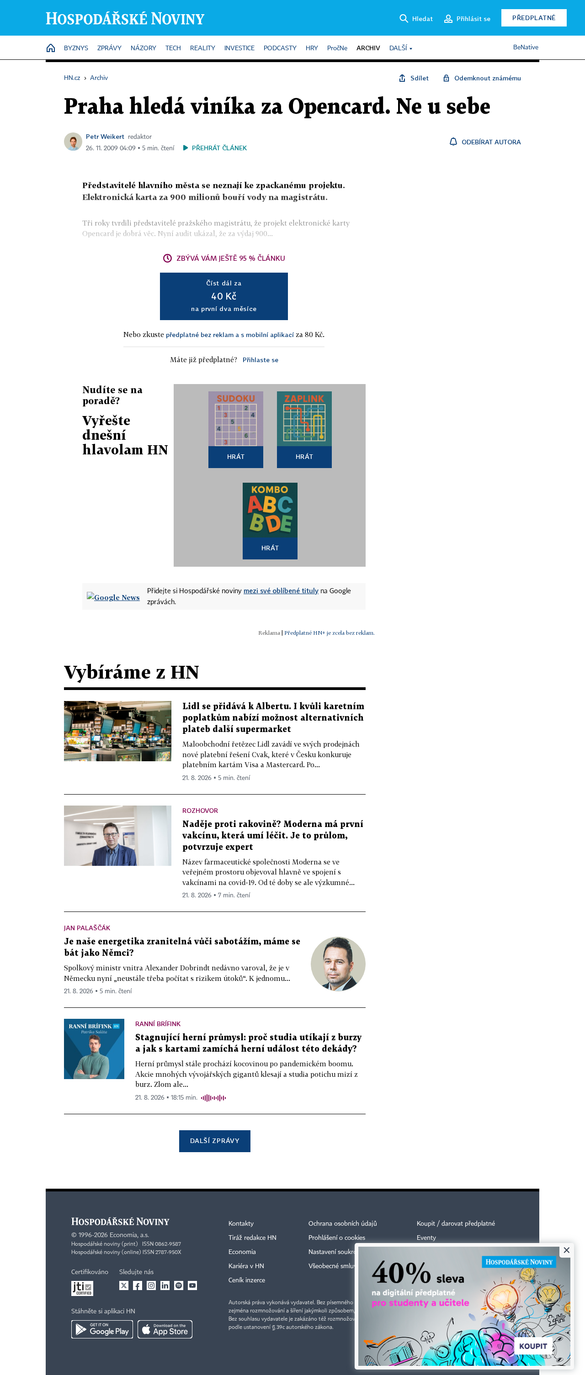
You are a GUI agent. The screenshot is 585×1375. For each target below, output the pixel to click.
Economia (242, 1252)
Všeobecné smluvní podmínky (350, 1266)
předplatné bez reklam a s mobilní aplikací (230, 334)
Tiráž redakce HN (253, 1238)
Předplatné (534, 17)
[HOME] (51, 48)
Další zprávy (214, 1140)
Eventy (426, 1238)
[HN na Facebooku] (137, 1285)
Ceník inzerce (247, 1280)
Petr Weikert (105, 136)
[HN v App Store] (165, 1329)
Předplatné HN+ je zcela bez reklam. (329, 632)
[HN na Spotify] (178, 1285)
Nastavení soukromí (336, 1252)
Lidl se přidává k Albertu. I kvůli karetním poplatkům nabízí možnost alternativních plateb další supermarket (273, 718)
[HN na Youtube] (192, 1285)
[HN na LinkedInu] (165, 1285)
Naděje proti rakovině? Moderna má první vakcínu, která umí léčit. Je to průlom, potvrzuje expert (272, 836)
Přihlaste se (260, 360)
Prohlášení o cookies (336, 1238)
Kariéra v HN (246, 1266)
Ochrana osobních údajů (342, 1224)
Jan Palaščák (87, 928)
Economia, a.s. (129, 1235)
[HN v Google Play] (102, 1329)
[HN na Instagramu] (151, 1285)
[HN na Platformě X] (123, 1285)
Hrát (236, 456)
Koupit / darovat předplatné (456, 1224)
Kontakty (241, 1224)
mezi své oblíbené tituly (281, 590)
